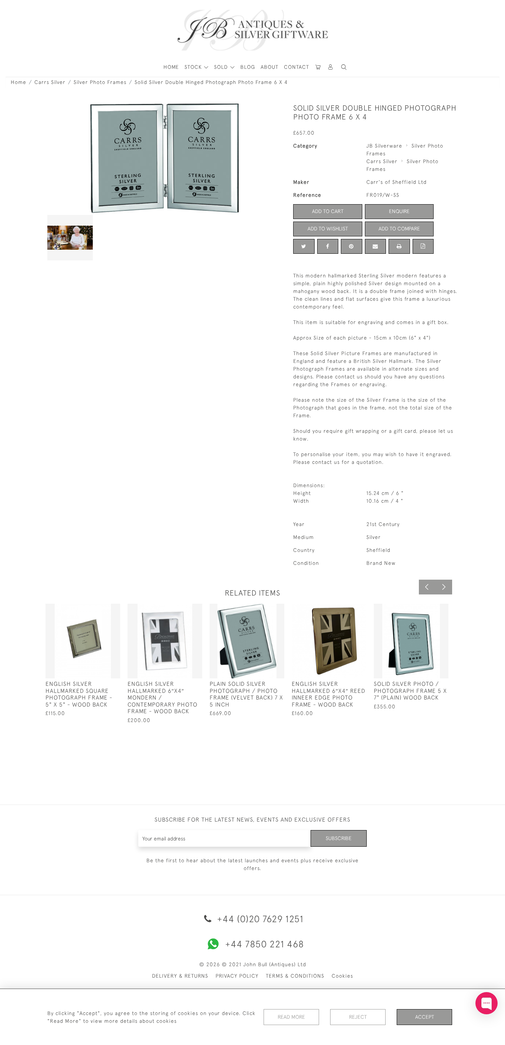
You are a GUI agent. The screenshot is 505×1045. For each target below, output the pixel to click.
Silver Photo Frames (100, 82)
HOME (171, 67)
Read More (291, 1017)
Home (18, 82)
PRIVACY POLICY (237, 976)
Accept (424, 1017)
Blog (247, 67)
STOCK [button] (194, 67)
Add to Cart (327, 211)
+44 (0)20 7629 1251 (259, 918)
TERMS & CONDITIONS (295, 976)
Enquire (399, 211)
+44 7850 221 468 (264, 943)
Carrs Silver (49, 82)
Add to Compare (399, 229)
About (269, 67)
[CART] (318, 67)
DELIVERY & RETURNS (180, 976)
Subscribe (339, 838)
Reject (358, 1017)
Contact (296, 67)
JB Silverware (384, 146)
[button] (331, 67)
